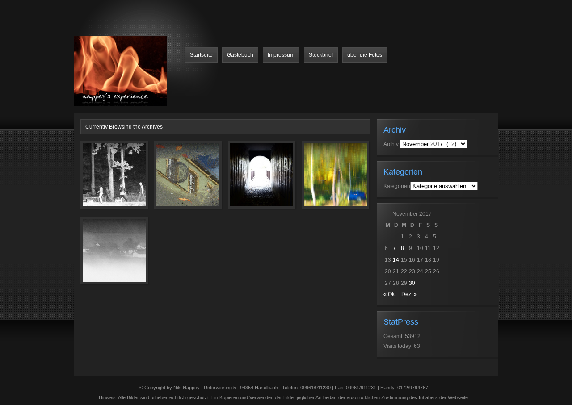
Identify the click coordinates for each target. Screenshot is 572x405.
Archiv (391, 144)
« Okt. (390, 294)
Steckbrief (321, 55)
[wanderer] (101, 180)
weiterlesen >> (202, 222)
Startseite (201, 55)
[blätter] (175, 180)
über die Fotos (364, 55)
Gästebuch (240, 55)
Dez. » (409, 294)
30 (412, 283)
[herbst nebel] (101, 255)
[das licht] (249, 180)
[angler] (322, 180)
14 (396, 260)
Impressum (281, 55)
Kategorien (396, 186)
